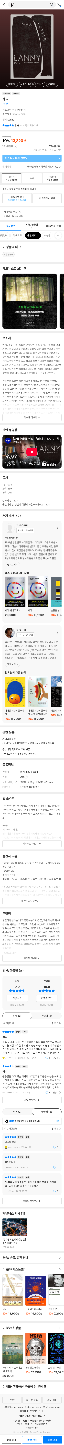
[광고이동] (52, 4)
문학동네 (6, 113)
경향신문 (32, 753)
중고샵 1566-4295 (52, 1407)
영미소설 (34, 743)
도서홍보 (29, 1427)
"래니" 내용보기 (32, 1045)
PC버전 (20, 1424)
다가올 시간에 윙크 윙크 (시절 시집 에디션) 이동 (38, 698)
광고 (37, 1427)
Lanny (11, 119)
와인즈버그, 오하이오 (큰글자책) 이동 (12, 1356)
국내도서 (8, 753)
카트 (60, 5)
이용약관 (16, 1420)
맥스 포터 (6, 109)
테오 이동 (12, 1296)
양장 (22, 777)
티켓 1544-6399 (33, 1407)
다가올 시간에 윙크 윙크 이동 (15, 699)
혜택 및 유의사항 (17, 1005)
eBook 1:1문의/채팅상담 (30, 1410)
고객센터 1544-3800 (13, 1407)
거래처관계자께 (41, 1424)
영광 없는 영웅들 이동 (35, 1355)
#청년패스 (8, 254)
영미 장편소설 (47, 743)
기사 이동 (14, 1233)
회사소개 (28, 1424)
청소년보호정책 (45, 1420)
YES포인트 (7, 146)
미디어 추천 (20, 753)
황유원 (20, 109)
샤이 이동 (38, 598)
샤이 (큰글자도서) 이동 (15, 598)
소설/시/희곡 (21, 743)
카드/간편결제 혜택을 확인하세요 (43, 166)
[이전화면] (4, 4)
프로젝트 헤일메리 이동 (35, 1297)
